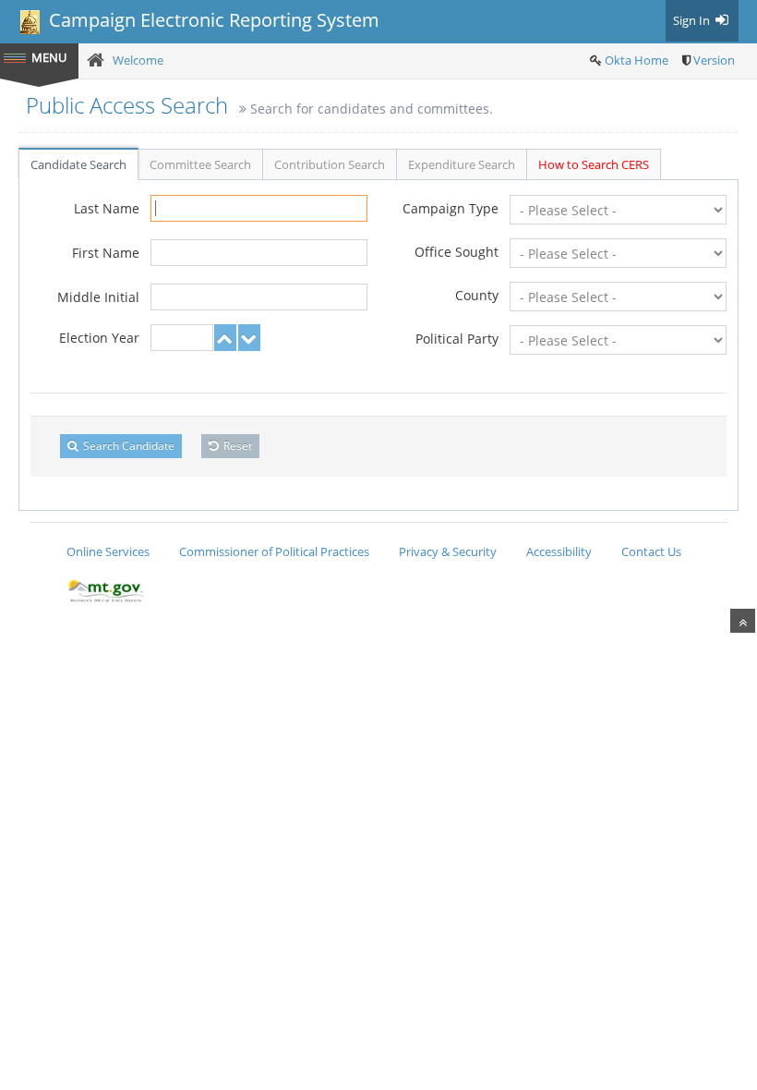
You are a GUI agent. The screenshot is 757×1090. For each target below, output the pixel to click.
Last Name (106, 208)
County (477, 295)
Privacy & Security (448, 551)
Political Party (457, 338)
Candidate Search (78, 164)
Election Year (99, 337)
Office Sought (457, 251)
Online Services (108, 551)
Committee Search (200, 164)
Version (714, 60)
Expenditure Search (461, 164)
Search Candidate (127, 446)
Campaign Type (451, 208)
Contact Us (651, 551)
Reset (236, 446)
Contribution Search (329, 164)
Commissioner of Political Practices (274, 551)
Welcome (138, 60)
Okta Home (636, 60)
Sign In (693, 20)
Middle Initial (98, 297)
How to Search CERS (593, 164)
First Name (105, 252)
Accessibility (559, 551)
